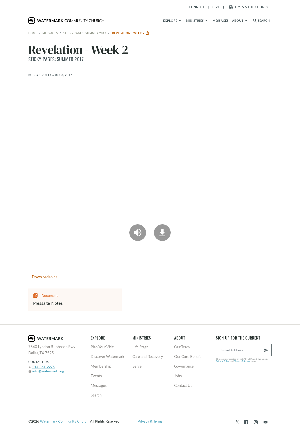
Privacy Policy (222, 361)
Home (32, 33)
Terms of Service (242, 361)
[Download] (162, 232)
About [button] (238, 21)
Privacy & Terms (150, 421)
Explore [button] (170, 21)
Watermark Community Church (64, 421)
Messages (50, 33)
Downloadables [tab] (44, 276)
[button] (197, 20)
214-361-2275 (43, 366)
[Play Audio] (137, 232)
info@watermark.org (48, 371)
